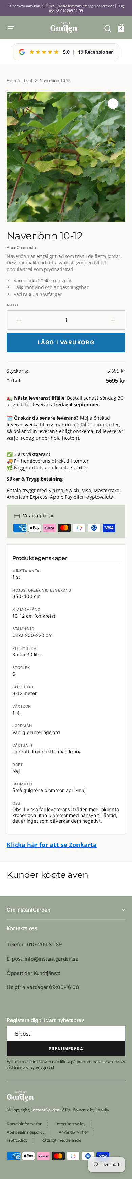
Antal (13, 305)
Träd (27, 80)
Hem (11, 80)
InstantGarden (45, 1110)
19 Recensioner (95, 51)
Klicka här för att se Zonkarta (52, 845)
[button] (10, 27)
